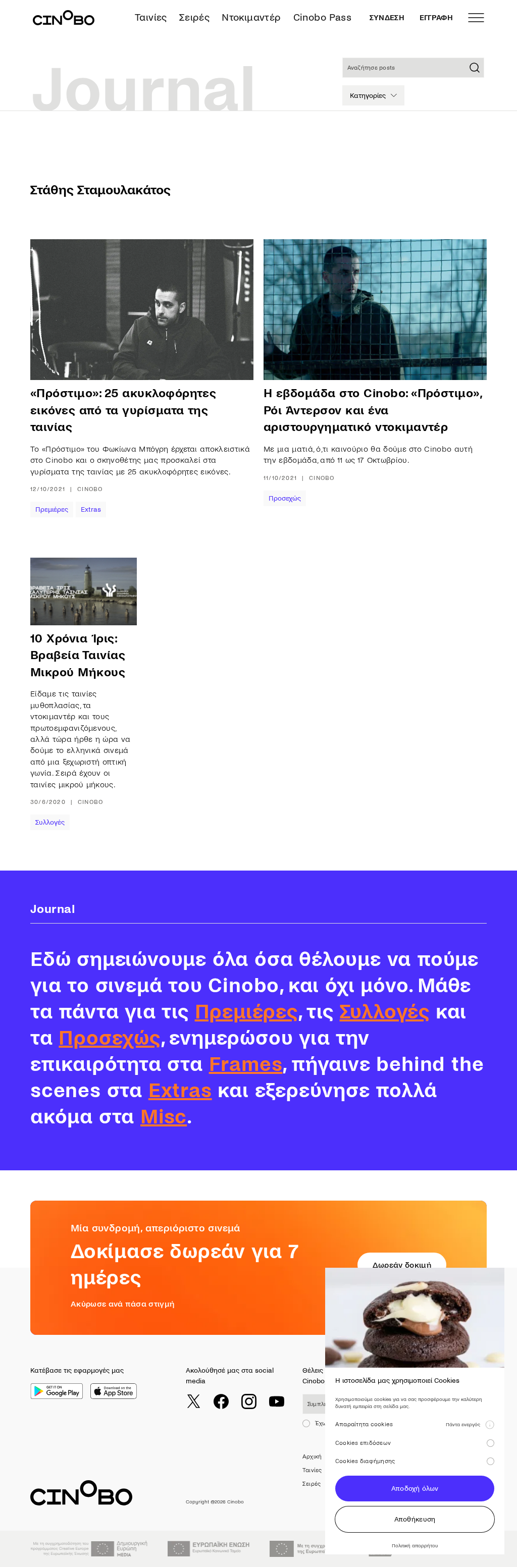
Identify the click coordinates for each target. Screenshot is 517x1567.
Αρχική (312, 1456)
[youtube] (276, 1401)
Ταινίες (151, 17)
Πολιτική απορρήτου (415, 1545)
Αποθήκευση (415, 1519)
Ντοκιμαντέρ (251, 17)
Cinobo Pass (322, 17)
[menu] (476, 17)
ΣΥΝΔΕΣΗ (387, 18)
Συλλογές (50, 822)
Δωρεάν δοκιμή (402, 1265)
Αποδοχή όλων (414, 1488)
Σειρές (194, 17)
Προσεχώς (285, 498)
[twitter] (193, 1401)
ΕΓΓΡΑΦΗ (436, 18)
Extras (91, 509)
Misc (163, 1116)
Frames (246, 1064)
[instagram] (248, 1401)
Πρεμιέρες (51, 509)
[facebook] (221, 1401)
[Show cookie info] (489, 1424)
